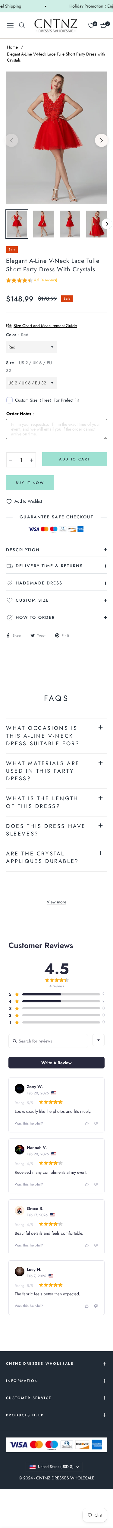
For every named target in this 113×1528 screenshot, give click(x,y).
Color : (17, 335)
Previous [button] (11, 140)
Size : (29, 366)
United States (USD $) (56, 1466)
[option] (56, 138)
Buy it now (30, 482)
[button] (31, 281)
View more (56, 902)
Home (12, 47)
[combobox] (99, 1040)
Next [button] (101, 140)
